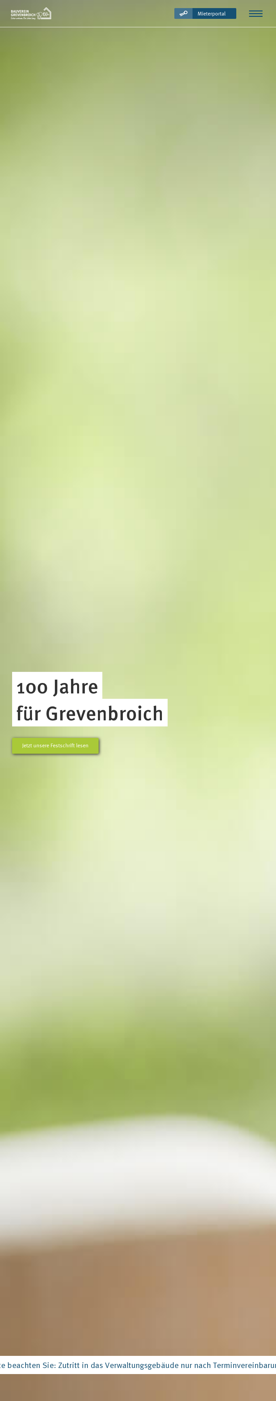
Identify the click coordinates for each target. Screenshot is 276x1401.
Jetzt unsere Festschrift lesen (55, 745)
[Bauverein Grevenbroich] (31, 13)
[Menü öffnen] (255, 13)
